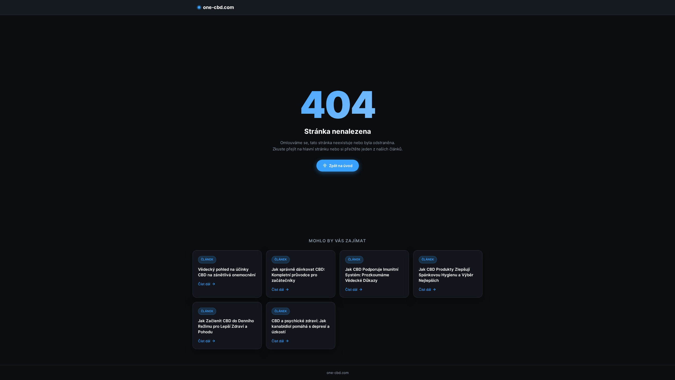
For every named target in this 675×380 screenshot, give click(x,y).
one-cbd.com (218, 7)
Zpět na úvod (341, 165)
